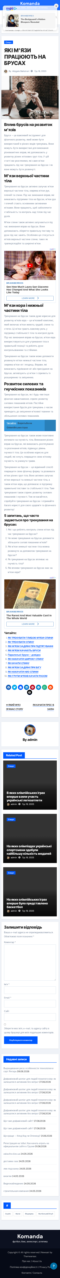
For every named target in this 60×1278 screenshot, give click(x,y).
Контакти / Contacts (32, 1272)
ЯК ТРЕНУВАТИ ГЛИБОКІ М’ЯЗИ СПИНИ (30, 637)
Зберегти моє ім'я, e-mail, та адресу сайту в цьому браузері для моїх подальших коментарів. (29, 1030)
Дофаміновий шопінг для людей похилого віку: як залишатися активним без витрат (29, 1080)
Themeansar (30, 1256)
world (17, 1214)
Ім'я (6, 984)
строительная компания (16, 1191)
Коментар (10, 942)
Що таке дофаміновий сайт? (18, 1120)
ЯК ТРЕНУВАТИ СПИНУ (21, 642)
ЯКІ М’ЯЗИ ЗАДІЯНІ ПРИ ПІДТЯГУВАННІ (30, 646)
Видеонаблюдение (13, 1183)
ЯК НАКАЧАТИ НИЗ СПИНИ (23, 671)
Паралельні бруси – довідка (24, 654)
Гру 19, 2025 (28, 804)
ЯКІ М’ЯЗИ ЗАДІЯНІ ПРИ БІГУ (24, 667)
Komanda (30, 3)
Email (7, 997)
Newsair (45, 1252)
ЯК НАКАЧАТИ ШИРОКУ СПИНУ (26, 659)
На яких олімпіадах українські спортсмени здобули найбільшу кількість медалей (29, 849)
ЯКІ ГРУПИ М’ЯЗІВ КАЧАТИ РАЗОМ (27, 676)
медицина (29, 1214)
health (8, 1214)
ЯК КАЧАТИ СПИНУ (18, 663)
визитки (7, 1176)
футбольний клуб (45, 1214)
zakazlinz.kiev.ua (11, 1153)
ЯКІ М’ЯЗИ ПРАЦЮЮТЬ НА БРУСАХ (25, 56)
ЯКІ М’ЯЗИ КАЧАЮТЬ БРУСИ (24, 650)
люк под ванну (11, 1168)
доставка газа (10, 1161)
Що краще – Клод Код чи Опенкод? (21, 1135)
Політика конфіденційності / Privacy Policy (32, 1267)
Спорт (9, 42)
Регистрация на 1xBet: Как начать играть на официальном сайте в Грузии (26, 1145)
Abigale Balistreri (20, 71)
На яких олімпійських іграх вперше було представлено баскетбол (27, 903)
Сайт (6, 1011)
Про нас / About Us (32, 1261)
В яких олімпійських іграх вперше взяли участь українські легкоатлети (26, 796)
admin (32, 740)
